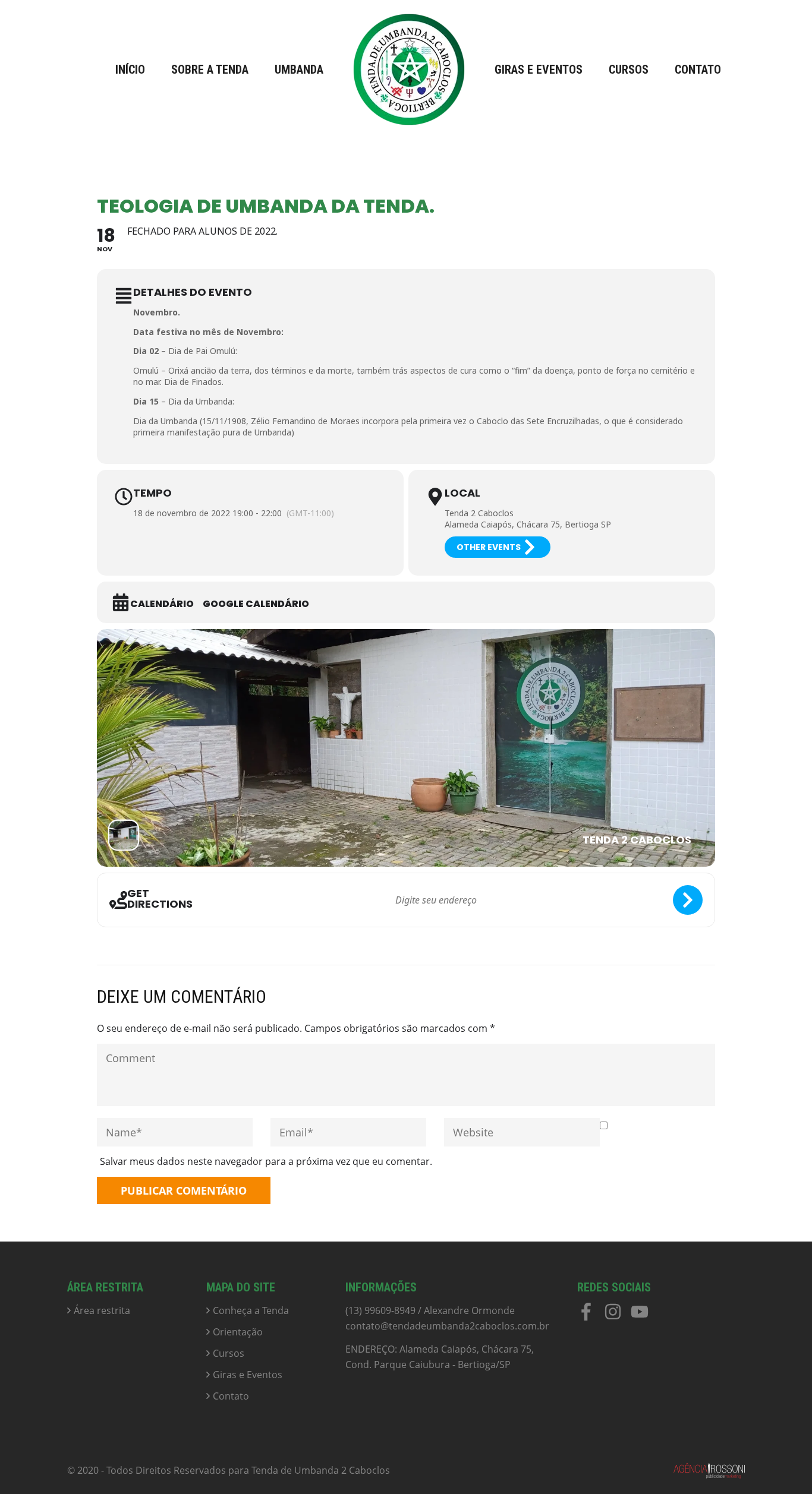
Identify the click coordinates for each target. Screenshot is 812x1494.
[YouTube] (640, 1316)
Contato (698, 69)
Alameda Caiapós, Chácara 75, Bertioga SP (528, 524)
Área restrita (102, 1310)
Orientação (238, 1331)
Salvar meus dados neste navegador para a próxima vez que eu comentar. (266, 1161)
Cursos (629, 69)
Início (130, 69)
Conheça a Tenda (251, 1310)
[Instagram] (613, 1316)
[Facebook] (586, 1316)
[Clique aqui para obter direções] (688, 900)
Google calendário (256, 604)
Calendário (162, 604)
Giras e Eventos (539, 69)
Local (462, 493)
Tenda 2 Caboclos (479, 513)
